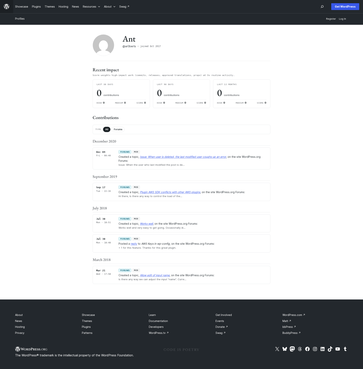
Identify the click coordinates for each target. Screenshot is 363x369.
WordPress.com (293, 314)
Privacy (19, 332)
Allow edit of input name (155, 275)
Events (220, 321)
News (18, 321)
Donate (222, 326)
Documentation (158, 321)
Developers (156, 326)
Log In (342, 18)
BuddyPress (291, 332)
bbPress (289, 326)
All (106, 129)
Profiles (20, 18)
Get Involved (224, 314)
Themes (87, 321)
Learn (152, 314)
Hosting (20, 326)
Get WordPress (345, 6)
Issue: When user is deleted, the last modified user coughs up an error (183, 156)
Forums (118, 129)
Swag (221, 332)
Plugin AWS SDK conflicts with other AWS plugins (170, 192)
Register (331, 18)
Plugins (86, 326)
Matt (286, 321)
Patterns (87, 332)
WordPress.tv (159, 332)
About (19, 314)
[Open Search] (322, 6)
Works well (146, 223)
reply (134, 243)
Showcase (88, 314)
